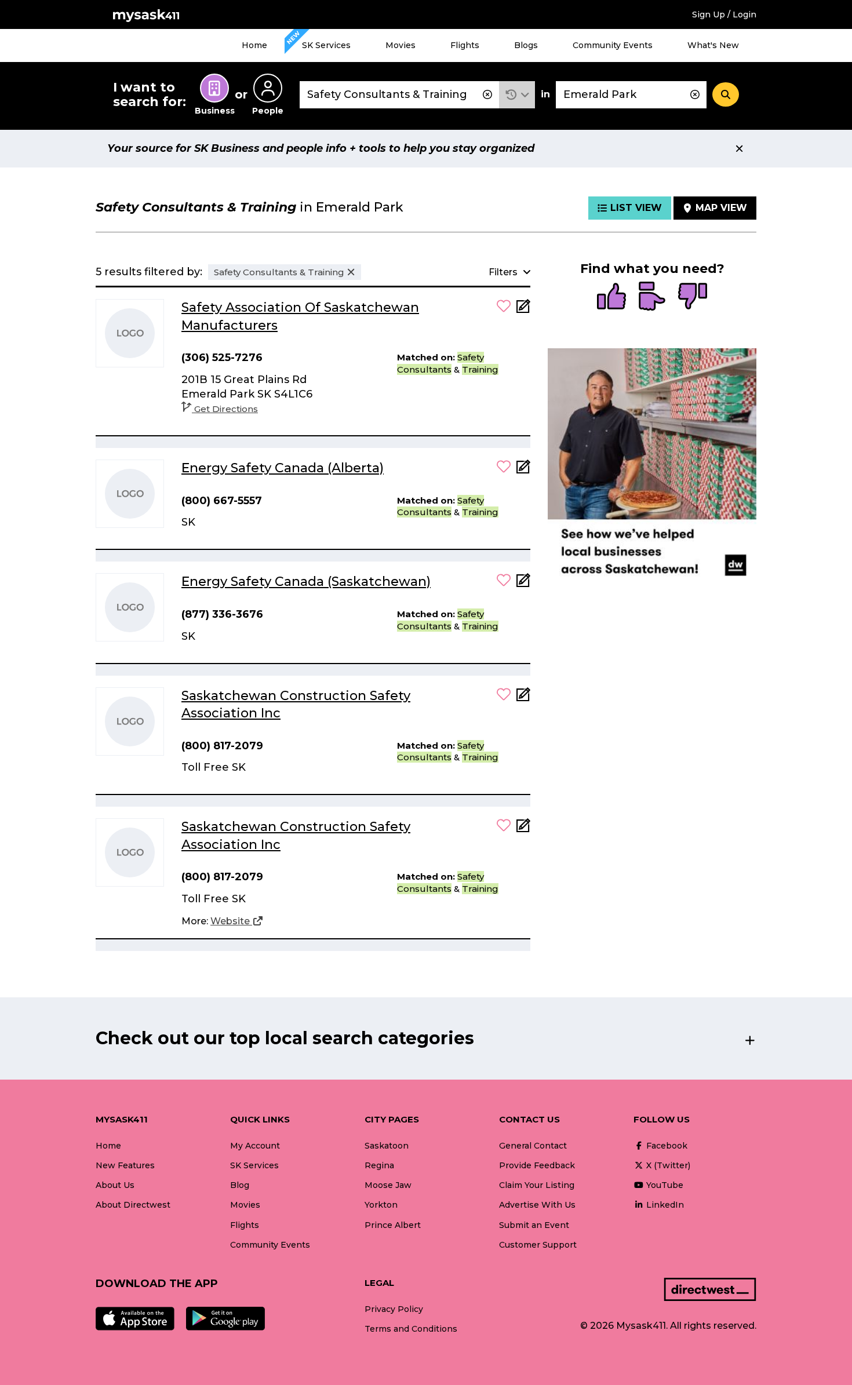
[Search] (725, 94)
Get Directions (226, 408)
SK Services (326, 45)
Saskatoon (387, 1145)
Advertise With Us (537, 1205)
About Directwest (133, 1205)
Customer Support (538, 1245)
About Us (115, 1185)
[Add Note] (523, 309)
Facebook (665, 1145)
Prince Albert (393, 1225)
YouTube (663, 1185)
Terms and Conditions (411, 1329)
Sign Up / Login (724, 14)
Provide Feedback (537, 1165)
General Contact (533, 1145)
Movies (400, 45)
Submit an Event (534, 1225)
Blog (239, 1185)
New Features (125, 1165)
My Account (255, 1145)
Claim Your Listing (536, 1185)
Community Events (613, 45)
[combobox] (399, 94)
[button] (517, 94)
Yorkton (381, 1205)
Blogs (526, 45)
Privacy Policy (394, 1309)
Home (254, 45)
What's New (713, 45)
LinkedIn (664, 1205)
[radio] (611, 297)
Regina (379, 1165)
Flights (464, 45)
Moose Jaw (388, 1185)
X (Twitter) (667, 1165)
